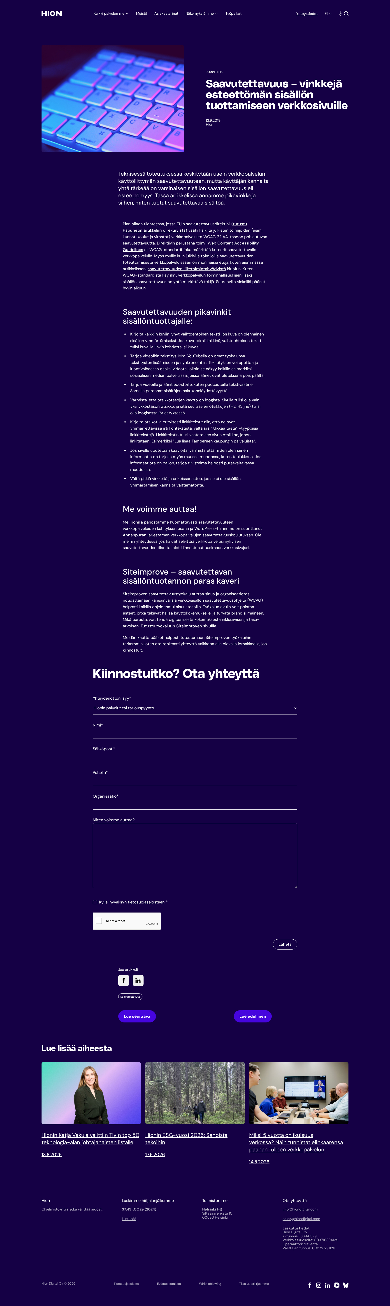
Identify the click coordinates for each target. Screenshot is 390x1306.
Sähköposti (104, 749)
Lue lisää (129, 1218)
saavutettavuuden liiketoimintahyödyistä (187, 269)
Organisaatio (105, 796)
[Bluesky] (345, 1285)
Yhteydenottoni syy (112, 698)
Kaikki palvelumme (109, 13)
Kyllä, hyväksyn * (133, 902)
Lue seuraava (137, 1016)
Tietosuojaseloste (126, 1284)
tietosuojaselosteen (146, 902)
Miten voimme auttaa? (114, 820)
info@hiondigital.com (300, 1209)
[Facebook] (309, 1285)
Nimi (98, 725)
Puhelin (100, 772)
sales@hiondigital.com (301, 1218)
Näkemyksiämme (200, 13)
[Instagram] (318, 1285)
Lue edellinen (252, 1016)
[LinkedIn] (327, 1285)
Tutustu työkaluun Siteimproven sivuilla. (179, 626)
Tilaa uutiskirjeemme (254, 1284)
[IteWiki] (336, 1285)
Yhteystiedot (307, 13)
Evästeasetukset (169, 1284)
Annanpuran (134, 535)
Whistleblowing (210, 1284)
